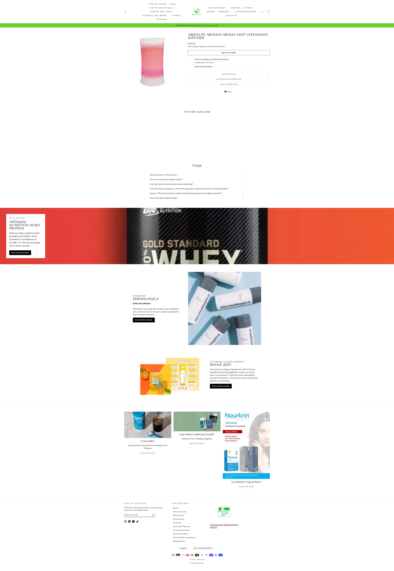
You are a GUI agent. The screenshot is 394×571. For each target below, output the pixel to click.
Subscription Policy (180, 534)
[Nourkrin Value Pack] (246, 445)
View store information (203, 66)
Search (176, 508)
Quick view (141, 142)
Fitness (176, 15)
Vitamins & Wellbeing (154, 15)
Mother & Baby (217, 8)
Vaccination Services (181, 526)
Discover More (20, 253)
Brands (211, 12)
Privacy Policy (178, 519)
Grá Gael (236, 8)
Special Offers (158, 4)
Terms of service (180, 512)
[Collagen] (147, 425)
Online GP (231, 15)
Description (229, 74)
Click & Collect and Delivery (184, 537)
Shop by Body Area (161, 12)
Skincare (161, 19)
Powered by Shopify (197, 563)
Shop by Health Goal (161, 8)
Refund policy (178, 515)
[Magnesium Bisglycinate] (197, 421)
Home (173, 4)
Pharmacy (224, 12)
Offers (248, 8)
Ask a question (229, 84)
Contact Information (181, 530)
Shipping (202, 46)
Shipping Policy (179, 541)
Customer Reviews (245, 12)
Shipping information (228, 79)
